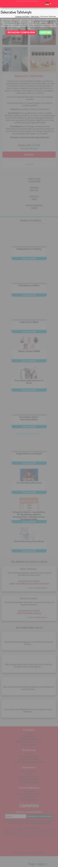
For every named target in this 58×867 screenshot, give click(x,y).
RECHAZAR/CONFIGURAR (21, 32)
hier (28, 28)
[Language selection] (48, 4)
